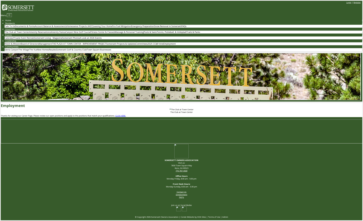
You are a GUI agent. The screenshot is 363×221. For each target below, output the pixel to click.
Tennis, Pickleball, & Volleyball (171, 32)
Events (8, 35)
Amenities (10, 29)
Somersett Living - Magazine (48, 37)
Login (348, 2)
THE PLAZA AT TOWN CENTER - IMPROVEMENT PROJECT (79, 43)
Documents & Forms (25, 26)
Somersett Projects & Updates (121, 43)
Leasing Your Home (102, 26)
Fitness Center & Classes (102, 32)
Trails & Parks (193, 32)
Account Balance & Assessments (51, 26)
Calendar (9, 37)
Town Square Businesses (99, 49)
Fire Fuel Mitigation (121, 26)
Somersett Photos (71, 37)
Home (8, 20)
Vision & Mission (13, 43)
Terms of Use (214, 217)
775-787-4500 (181, 171)
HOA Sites (201, 217)
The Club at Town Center (17, 32)
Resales (52, 49)
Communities (11, 46)
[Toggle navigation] (9, 15)
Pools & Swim (150, 32)
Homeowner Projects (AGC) (80, 26)
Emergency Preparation (142, 26)
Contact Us (181, 192)
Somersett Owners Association (165, 217)
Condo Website (187, 217)
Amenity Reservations (40, 32)
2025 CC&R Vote (155, 43)
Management (45, 43)
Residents (10, 23)
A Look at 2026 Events (91, 37)
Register (357, 2)
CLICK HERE (120, 115)
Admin (225, 217)
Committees (142, 43)
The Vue (33, 49)
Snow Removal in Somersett (168, 26)
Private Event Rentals (23, 37)
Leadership (10, 40)
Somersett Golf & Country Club (71, 49)
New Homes (43, 49)
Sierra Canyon (11, 49)
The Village (23, 49)
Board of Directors (30, 43)
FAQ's (181, 197)
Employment (169, 43)
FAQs (184, 26)
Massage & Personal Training (129, 32)
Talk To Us (10, 26)
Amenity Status (58, 32)
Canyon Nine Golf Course (78, 32)
